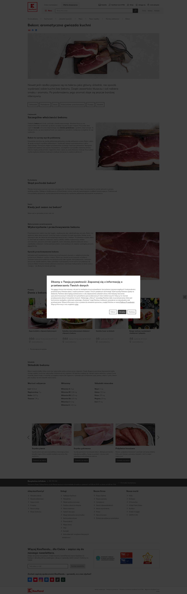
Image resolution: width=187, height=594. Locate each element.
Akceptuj (122, 312)
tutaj (76, 304)
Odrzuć (113, 312)
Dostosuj (132, 312)
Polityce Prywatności (127, 302)
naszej (55, 289)
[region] (93, 297)
